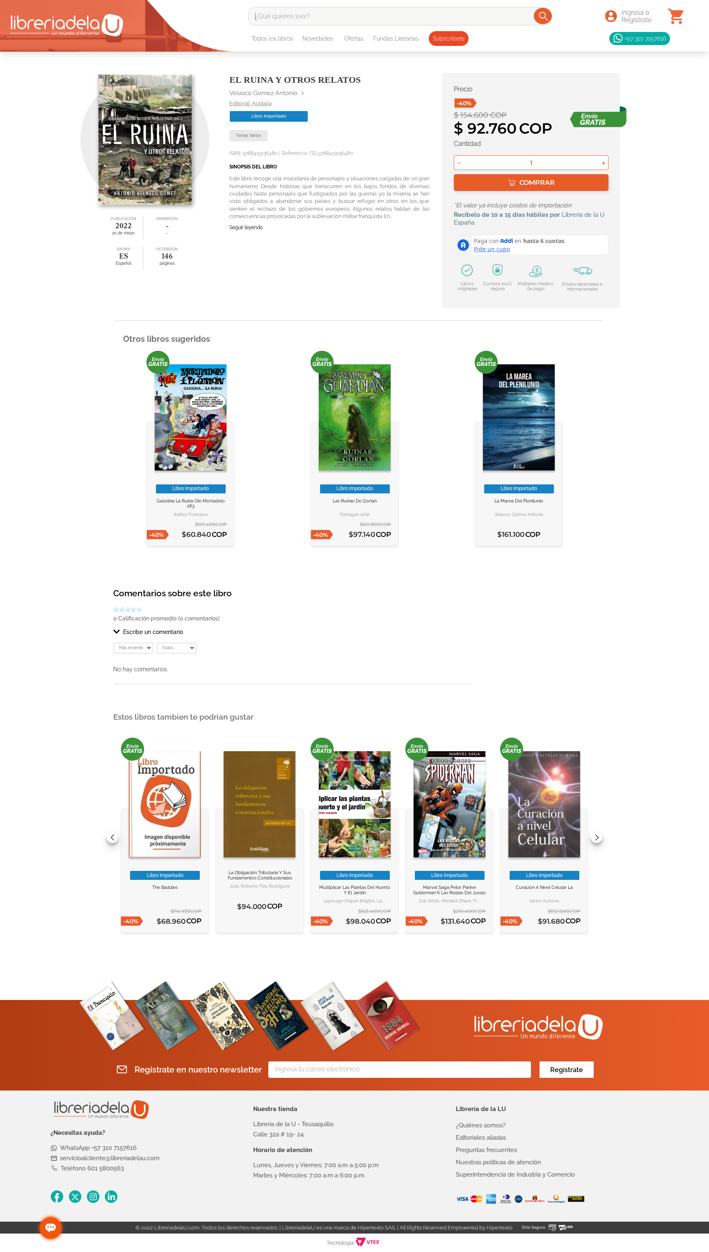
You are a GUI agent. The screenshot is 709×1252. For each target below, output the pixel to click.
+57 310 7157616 (645, 38)
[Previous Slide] (112, 837)
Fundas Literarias (396, 38)
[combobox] (400, 16)
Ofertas (354, 38)
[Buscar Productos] (543, 16)
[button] (293, 632)
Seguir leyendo (246, 227)
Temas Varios (248, 135)
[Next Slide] (596, 837)
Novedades (317, 38)
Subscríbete (448, 38)
